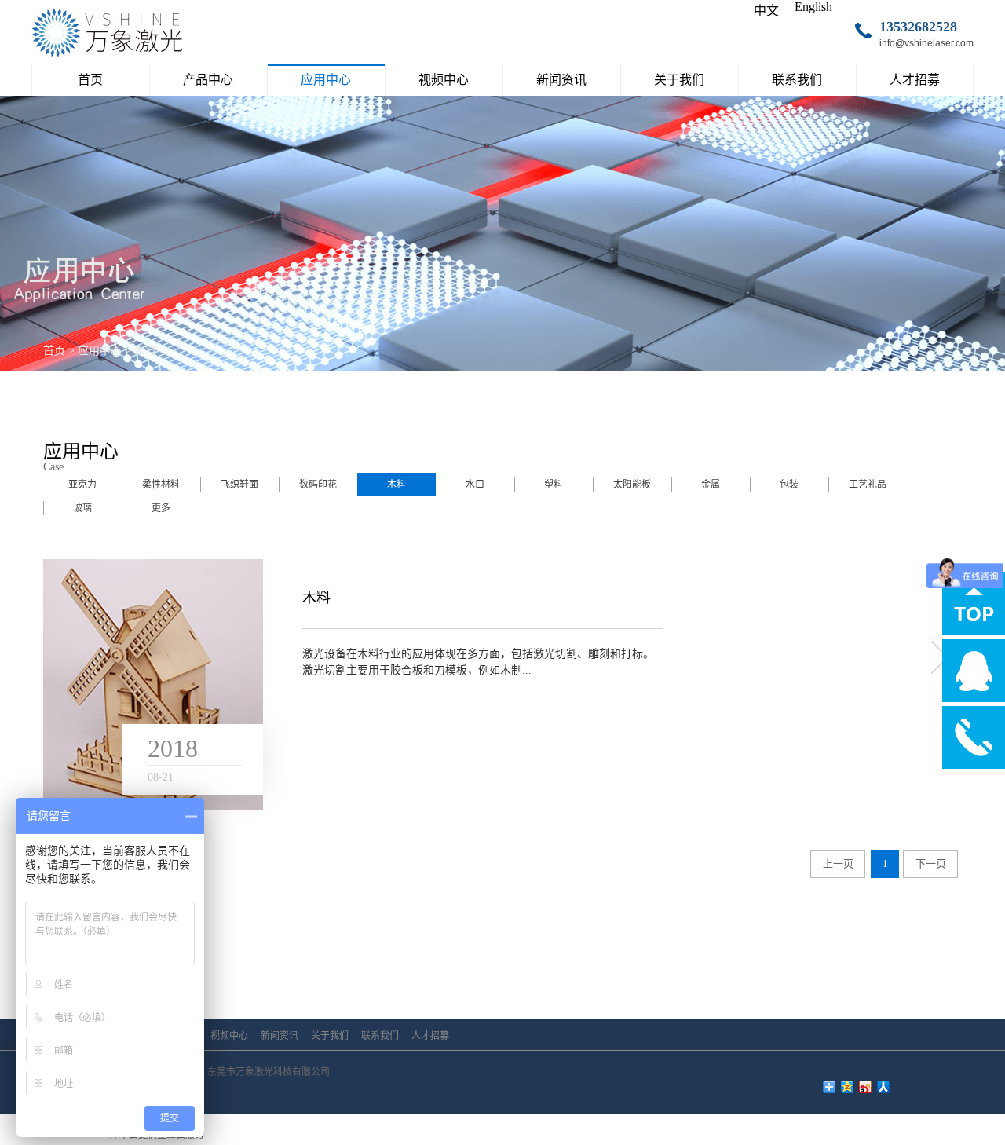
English (813, 6)
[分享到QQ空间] (847, 1087)
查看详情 (364, 749)
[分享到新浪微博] (865, 1087)
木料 (145, 351)
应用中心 (100, 351)
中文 (766, 10)
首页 (90, 79)
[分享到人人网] (883, 1087)
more (938, 657)
